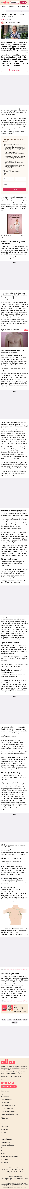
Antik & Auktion (15, 171)
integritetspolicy (20, 158)
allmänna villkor (14, 166)
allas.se (26, 1184)
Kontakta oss (5, 1142)
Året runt (4, 1159)
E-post (5, 184)
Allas (6, 171)
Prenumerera (14, 2)
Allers (3, 1154)
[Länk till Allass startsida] (6, 2)
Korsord (10, 11)
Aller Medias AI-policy (9, 1111)
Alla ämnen (5, 1097)
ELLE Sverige (5, 1178)
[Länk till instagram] (6, 1083)
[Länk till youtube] (9, 1083)
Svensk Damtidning (17, 1170)
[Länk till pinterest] (13, 1083)
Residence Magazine (14, 1173)
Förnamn (6, 179)
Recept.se (8, 174)
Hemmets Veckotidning (9, 1156)
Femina (25, 1170)
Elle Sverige (5, 1170)
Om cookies (5, 1102)
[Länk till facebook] (2, 1083)
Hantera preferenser (8, 1105)
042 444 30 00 (22, 1183)
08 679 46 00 (24, 1187)
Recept (13, 1171)
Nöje (2, 1135)
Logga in (23, 2)
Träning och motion (23, 11)
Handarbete (5, 1129)
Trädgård (12, 7)
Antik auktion (6, 1162)
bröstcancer (17, 1020)
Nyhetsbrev (5, 1094)
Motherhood (19, 1171)
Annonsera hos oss (8, 1145)
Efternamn (19, 179)
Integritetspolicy (7, 1108)
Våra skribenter (6, 1100)
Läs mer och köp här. (9, 237)
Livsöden (4, 1121)
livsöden (14, 1022)
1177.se (25, 970)
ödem (25, 1020)
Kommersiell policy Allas (10, 1114)
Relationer (21, 7)
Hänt (10, 1170)
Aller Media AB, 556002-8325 (18, 1185)
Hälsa (3, 1124)
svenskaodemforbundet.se (13, 970)
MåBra (8, 1171)
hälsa (3, 19)
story (3, 1020)
